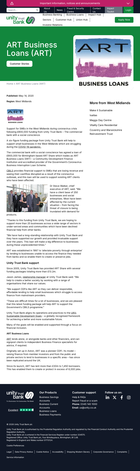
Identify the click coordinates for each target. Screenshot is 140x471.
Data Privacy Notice (24, 452)
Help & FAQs (79, 397)
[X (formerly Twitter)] (114, 397)
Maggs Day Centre (101, 120)
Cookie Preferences (15, 445)
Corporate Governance (103, 452)
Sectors (47, 19)
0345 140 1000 (89, 404)
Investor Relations (52, 25)
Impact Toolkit (110, 10)
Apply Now (124, 19)
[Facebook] (121, 397)
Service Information (15, 457)
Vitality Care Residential (103, 125)
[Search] (37, 10)
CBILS (10, 170)
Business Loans (75, 14)
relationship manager (34, 277)
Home (10, 83)
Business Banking (52, 14)
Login (128, 10)
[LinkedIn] (107, 397)
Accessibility (57, 452)
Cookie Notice (42, 452)
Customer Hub (64, 19)
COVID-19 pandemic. (29, 147)
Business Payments (50, 414)
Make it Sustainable (101, 110)
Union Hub (82, 19)
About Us (47, 10)
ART (9, 339)
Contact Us (97, 10)
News (59, 10)
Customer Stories (19, 63)
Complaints (122, 452)
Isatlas (93, 115)
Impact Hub (94, 14)
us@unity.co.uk (87, 407)
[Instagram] (128, 397)
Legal (9, 452)
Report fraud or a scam (84, 400)
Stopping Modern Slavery (78, 452)
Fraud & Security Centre (75, 10)
